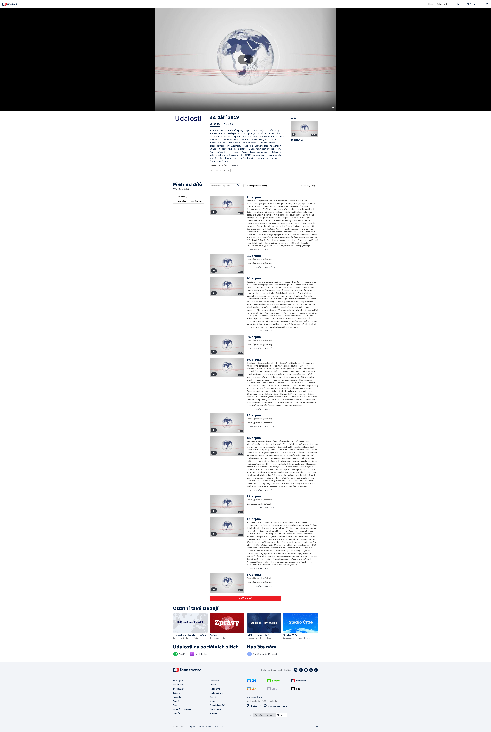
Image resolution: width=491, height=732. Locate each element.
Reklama (213, 684)
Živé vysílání (178, 684)
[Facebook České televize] (301, 670)
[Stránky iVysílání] (298, 681)
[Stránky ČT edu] (295, 689)
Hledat (458, 4)
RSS (316, 726)
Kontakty (214, 713)
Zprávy (226, 170)
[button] (245, 59)
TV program (178, 680)
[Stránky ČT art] (272, 689)
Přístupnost (219, 726)
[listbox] (270, 715)
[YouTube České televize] (306, 670)
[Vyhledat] (238, 185)
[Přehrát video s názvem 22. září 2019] (245, 59)
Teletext (176, 693)
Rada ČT (213, 697)
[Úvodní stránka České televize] (187, 670)
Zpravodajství (216, 170)
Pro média (214, 680)
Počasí (176, 701)
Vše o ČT (176, 713)
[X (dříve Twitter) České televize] (311, 670)
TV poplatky (178, 688)
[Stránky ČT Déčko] (251, 689)
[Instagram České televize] (296, 670)
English (192, 726)
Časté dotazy (215, 709)
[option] (259, 715)
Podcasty (177, 697)
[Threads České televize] (316, 670)
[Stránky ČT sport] (274, 681)
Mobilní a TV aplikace (182, 709)
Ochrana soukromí (205, 726)
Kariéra (213, 701)
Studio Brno (215, 688)
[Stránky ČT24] (251, 681)
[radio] (188, 196)
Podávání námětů (217, 705)
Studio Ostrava (216, 693)
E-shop (176, 705)
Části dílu (228, 123)
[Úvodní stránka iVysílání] (12, 4)
